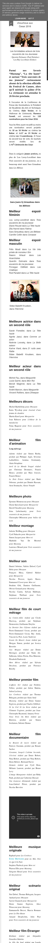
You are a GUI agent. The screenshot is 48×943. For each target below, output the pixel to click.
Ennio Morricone (16, 858)
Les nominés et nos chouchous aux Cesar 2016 (25, 23)
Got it (31, 18)
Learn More (20, 18)
